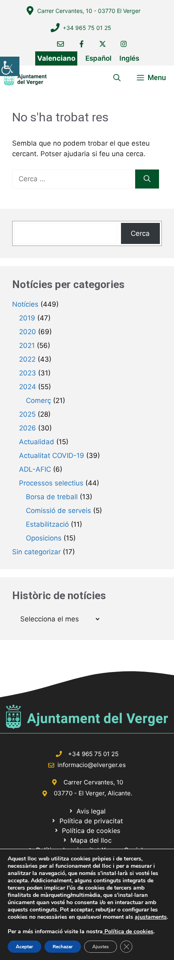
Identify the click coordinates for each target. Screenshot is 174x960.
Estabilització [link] (47, 524)
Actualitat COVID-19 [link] (51, 455)
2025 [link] (27, 414)
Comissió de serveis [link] (58, 510)
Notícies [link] (25, 304)
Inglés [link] (129, 58)
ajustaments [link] (151, 917)
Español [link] (98, 58)
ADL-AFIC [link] (35, 469)
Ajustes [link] (100, 946)
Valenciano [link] (56, 58)
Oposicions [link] (44, 538)
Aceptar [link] (24, 946)
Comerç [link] (38, 400)
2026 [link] (27, 428)
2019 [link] (27, 318)
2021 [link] (27, 345)
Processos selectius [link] (51, 483)
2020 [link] (27, 332)
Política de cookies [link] (128, 931)
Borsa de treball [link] (52, 497)
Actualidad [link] (36, 442)
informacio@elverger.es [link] (91, 765)
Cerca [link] (140, 233)
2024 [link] (27, 387)
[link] (9, 66)
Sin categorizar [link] (36, 552)
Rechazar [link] (63, 946)
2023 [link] (27, 373)
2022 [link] (27, 359)
